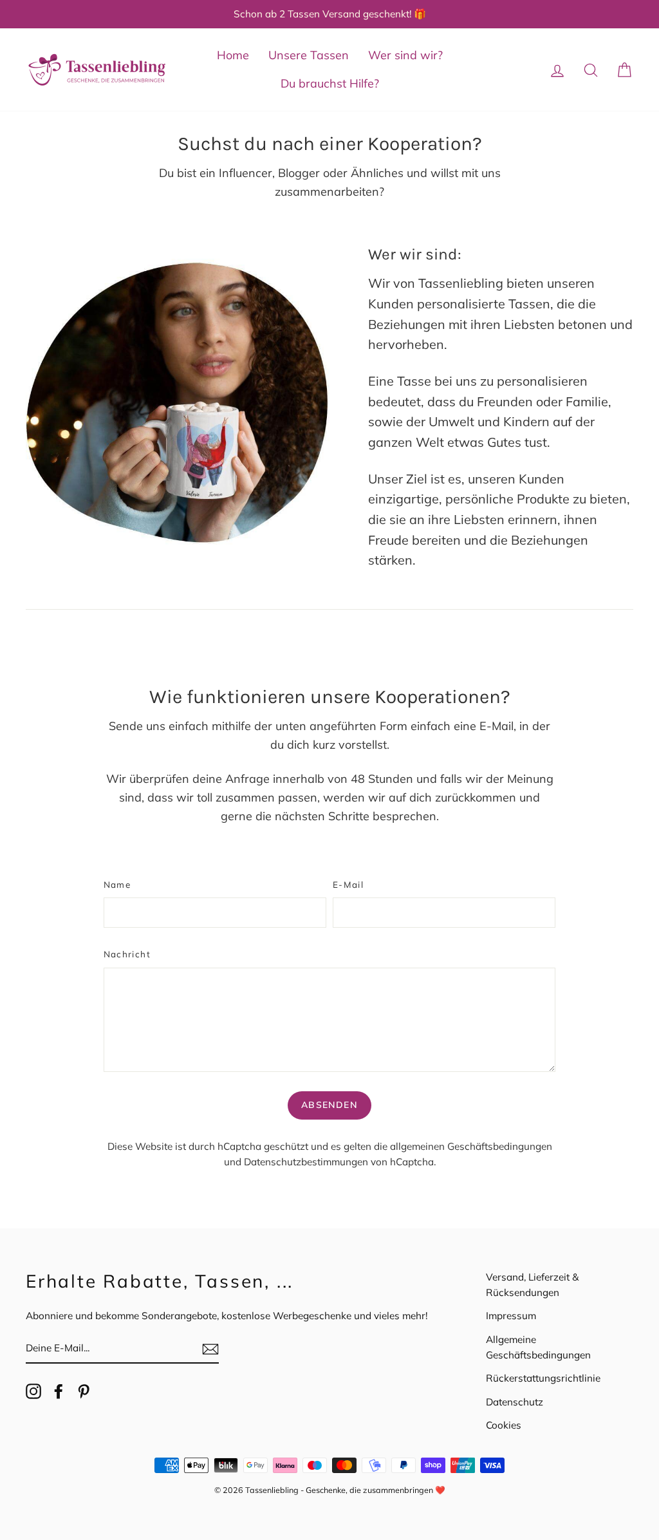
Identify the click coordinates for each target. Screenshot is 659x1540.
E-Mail (348, 884)
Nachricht (127, 953)
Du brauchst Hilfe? (330, 83)
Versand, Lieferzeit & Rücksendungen (532, 1285)
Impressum (511, 1316)
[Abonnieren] (210, 1348)
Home (233, 55)
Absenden (329, 1105)
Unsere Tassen (308, 55)
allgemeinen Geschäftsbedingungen (471, 1146)
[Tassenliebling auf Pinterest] (83, 1391)
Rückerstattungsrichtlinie (543, 1378)
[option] (329, 14)
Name (117, 884)
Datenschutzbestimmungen (306, 1162)
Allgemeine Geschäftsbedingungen (538, 1347)
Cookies (503, 1425)
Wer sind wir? (405, 55)
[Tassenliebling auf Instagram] (33, 1391)
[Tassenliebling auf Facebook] (58, 1391)
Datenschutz (514, 1402)
